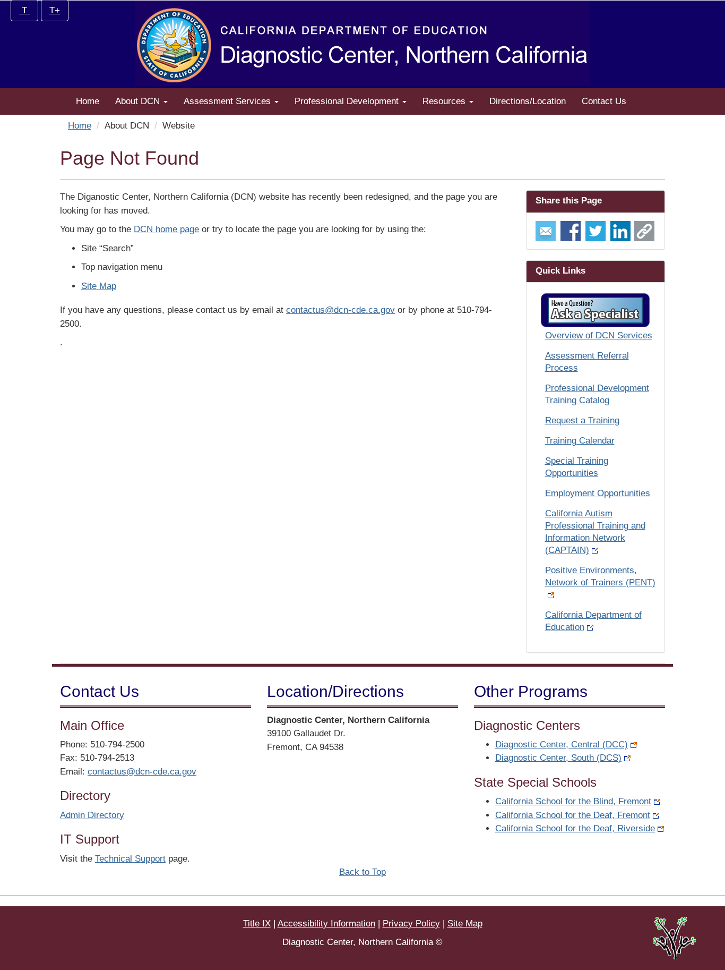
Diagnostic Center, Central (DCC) (561, 744)
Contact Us (604, 101)
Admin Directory (92, 815)
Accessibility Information (326, 923)
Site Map (98, 286)
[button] (595, 310)
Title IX (257, 923)
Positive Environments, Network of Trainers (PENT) (600, 576)
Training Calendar (580, 441)
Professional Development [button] (348, 101)
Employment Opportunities (597, 493)
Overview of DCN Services (598, 335)
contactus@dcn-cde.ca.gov (340, 310)
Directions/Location (527, 101)
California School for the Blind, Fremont (573, 801)
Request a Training (582, 420)
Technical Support (130, 859)
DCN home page (166, 229)
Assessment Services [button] (228, 101)
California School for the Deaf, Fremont (572, 815)
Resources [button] (445, 101)
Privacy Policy (411, 923)
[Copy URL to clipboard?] (644, 230)
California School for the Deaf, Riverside (575, 828)
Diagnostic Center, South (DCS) (558, 758)
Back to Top (362, 872)
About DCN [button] (138, 101)
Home (87, 101)
